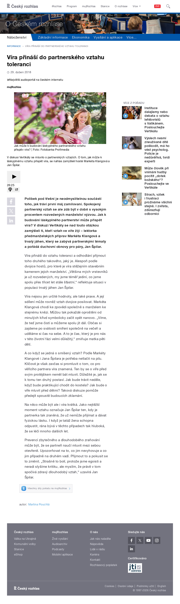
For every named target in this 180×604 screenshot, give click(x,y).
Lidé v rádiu (97, 549)
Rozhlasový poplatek (103, 565)
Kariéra (94, 554)
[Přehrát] (13, 177)
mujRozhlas (89, 6)
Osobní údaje (125, 586)
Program (72, 6)
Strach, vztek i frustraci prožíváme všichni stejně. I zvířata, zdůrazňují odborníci (158, 204)
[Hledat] (168, 6)
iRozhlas (57, 6)
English (162, 586)
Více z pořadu (133, 103)
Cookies (109, 586)
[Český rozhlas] (22, 6)
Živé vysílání (60, 538)
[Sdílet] (16, 189)
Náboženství (16, 37)
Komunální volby (25, 544)
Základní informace (53, 37)
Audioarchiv (59, 544)
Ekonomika (80, 37)
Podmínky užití (145, 586)
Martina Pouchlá (38, 504)
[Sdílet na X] (11, 211)
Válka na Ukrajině (25, 538)
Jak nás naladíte (100, 538)
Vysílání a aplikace (108, 37)
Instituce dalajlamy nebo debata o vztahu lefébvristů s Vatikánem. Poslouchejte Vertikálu (156, 119)
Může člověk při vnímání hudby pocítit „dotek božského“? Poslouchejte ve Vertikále (156, 177)
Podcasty (58, 549)
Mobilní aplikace (62, 554)
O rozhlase (121, 6)
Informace (14, 46)
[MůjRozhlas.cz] (14, 87)
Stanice (105, 6)
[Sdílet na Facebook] (11, 202)
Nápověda (96, 544)
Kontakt (95, 559)
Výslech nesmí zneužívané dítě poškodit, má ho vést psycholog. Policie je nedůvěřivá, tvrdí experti (157, 149)
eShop (18, 554)
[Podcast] (10, 189)
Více (132, 37)
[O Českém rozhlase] (90, 23)
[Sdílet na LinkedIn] (11, 220)
